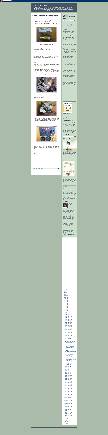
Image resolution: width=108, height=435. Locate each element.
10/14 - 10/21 (67, 329)
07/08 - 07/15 (67, 375)
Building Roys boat (68, 364)
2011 (65, 417)
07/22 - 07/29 (67, 372)
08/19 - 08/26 (67, 366)
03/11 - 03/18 (67, 400)
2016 (65, 306)
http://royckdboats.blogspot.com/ (69, 68)
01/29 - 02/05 (67, 409)
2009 (65, 420)
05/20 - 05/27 (67, 385)
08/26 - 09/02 (67, 340)
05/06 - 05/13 (67, 388)
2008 (65, 421)
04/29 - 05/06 (67, 390)
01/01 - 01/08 (67, 415)
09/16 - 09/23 (67, 335)
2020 (65, 300)
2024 (65, 294)
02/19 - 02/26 (67, 404)
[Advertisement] (68, 269)
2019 (65, 301)
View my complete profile (69, 234)
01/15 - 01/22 (67, 412)
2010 (65, 418)
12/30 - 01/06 (67, 313)
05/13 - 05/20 (67, 387)
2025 (65, 292)
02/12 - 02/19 (67, 406)
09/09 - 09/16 (67, 337)
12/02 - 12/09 (67, 319)
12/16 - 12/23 (67, 316)
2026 (65, 291)
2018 (65, 303)
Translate (71, 22)
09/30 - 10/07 (67, 332)
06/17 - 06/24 (67, 379)
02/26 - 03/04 (67, 403)
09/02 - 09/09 (67, 338)
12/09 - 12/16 (67, 317)
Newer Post (34, 172)
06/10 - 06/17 (67, 381)
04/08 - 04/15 (67, 394)
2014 (65, 309)
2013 (65, 310)
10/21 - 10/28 (67, 328)
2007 (65, 423)
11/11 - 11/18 (67, 323)
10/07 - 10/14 (67, 331)
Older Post (58, 172)
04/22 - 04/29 (67, 391)
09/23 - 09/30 (67, 334)
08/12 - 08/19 (67, 367)
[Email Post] (58, 168)
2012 (65, 312)
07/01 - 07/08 (67, 376)
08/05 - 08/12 (67, 369)
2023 (65, 295)
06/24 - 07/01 (67, 378)
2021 (65, 298)
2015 (65, 307)
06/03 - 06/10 (67, 382)
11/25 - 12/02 (67, 320)
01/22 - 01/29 (67, 410)
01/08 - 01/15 (67, 413)
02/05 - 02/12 (67, 407)
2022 (65, 297)
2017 (65, 304)
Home (46, 172)
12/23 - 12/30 (67, 314)
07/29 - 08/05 (67, 370)
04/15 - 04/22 (67, 393)
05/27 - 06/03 (67, 384)
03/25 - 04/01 (67, 397)
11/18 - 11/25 (67, 322)
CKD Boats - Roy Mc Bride (44, 5)
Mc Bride (70, 203)
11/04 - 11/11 (67, 325)
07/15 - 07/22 (67, 373)
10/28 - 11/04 (67, 326)
